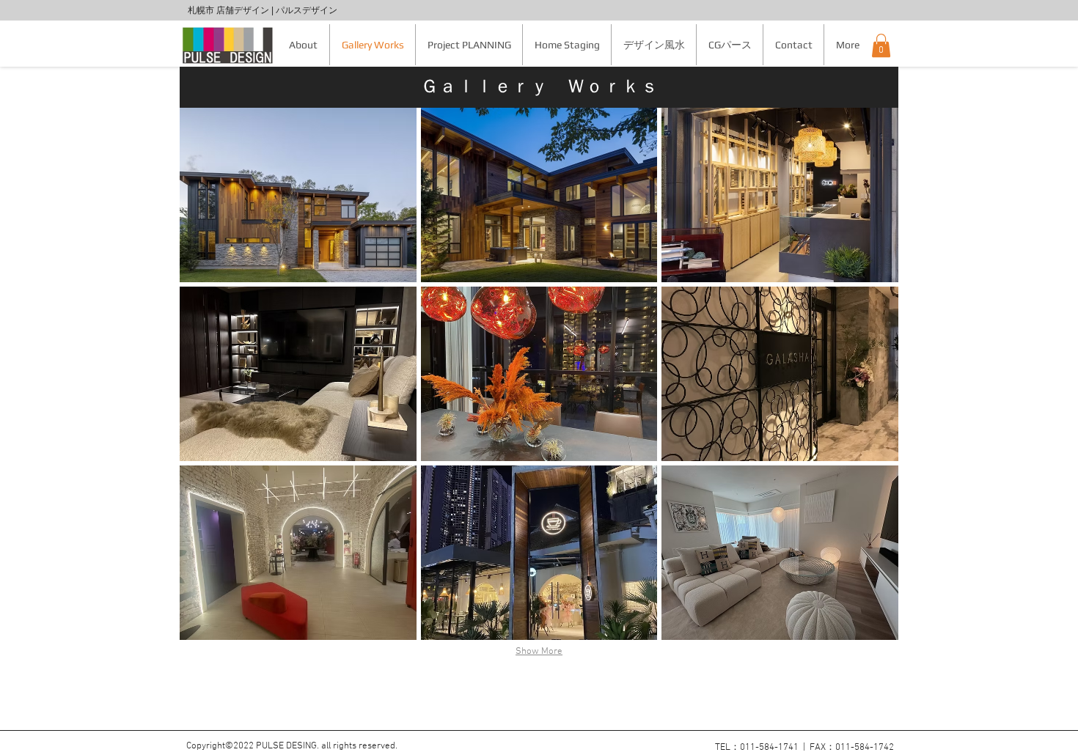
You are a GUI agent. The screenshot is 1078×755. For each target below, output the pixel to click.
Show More (539, 652)
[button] (881, 45)
